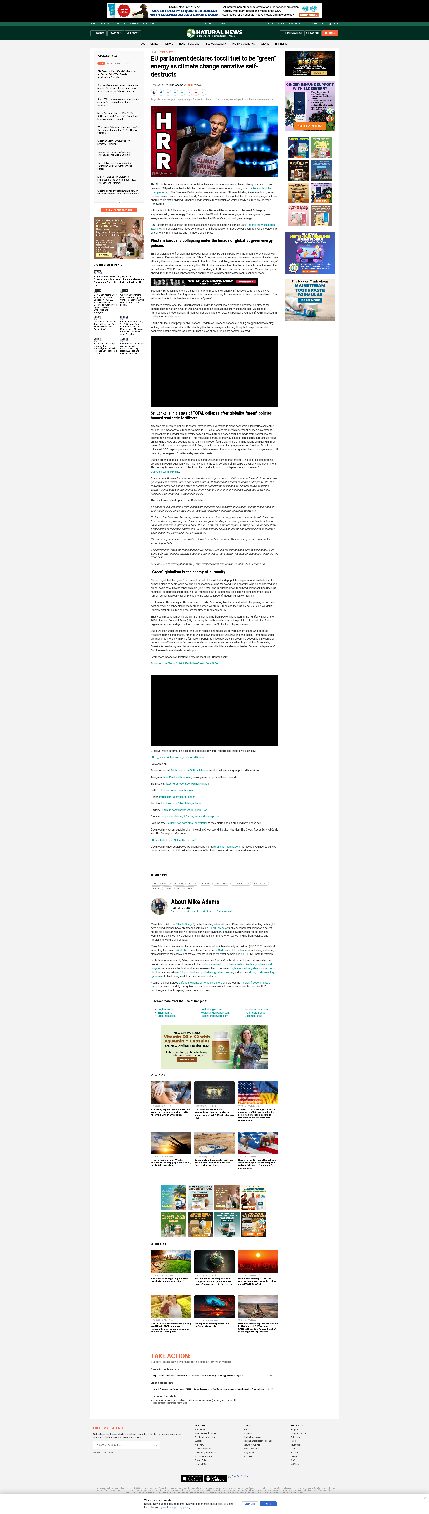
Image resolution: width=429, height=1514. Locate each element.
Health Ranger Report (106, 265)
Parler (293, 1441)
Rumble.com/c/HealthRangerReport (182, 803)
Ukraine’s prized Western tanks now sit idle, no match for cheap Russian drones (118, 192)
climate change (165, 99)
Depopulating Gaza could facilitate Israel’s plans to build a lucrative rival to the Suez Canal (213, 1163)
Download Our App (296, 24)
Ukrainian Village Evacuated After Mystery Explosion (114, 142)
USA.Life (295, 1464)
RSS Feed (248, 1456)
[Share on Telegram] (175, 92)
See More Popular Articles (119, 210)
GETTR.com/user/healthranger (175, 790)
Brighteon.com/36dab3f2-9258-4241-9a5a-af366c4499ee (185, 663)
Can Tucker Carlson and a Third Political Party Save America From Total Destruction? (106, 325)
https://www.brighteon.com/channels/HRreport (178, 757)
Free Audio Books (254, 1012)
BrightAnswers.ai (276, 24)
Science (265, 44)
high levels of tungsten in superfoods (253, 968)
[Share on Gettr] (196, 92)
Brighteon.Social (298, 1433)
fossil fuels (207, 99)
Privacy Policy (201, 1460)
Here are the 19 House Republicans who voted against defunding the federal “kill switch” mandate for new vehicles (257, 1164)
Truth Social (296, 1445)
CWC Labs (181, 950)
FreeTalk (295, 1452)
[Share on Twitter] (168, 92)
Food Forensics (219, 928)
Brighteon (104, 24)
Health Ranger (166, 52)
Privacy (161, 1488)
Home (93, 24)
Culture (168, 44)
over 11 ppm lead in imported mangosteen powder (203, 972)
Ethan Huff (211, 1106)
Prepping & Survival (243, 44)
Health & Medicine (189, 44)
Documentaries (253, 1015)
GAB (293, 1460)
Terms (169, 1488)
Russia (252, 99)
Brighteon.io (296, 1429)
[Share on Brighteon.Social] (154, 92)
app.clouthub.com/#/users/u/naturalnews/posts (190, 816)
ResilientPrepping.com (226, 846)
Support (198, 1441)
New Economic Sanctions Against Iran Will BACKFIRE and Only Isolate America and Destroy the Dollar (132, 348)
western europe (265, 99)
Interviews (134, 24)
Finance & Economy (215, 44)
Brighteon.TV (165, 1012)
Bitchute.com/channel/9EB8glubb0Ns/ (184, 810)
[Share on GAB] (182, 92)
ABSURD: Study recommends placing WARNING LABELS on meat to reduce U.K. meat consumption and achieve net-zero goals (171, 1327)
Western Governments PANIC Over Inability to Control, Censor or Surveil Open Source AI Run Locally (132, 300)
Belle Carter (255, 1106)
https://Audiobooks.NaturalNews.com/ (173, 840)
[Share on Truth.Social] (189, 92)
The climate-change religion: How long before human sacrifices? (169, 1280)
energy (188, 99)
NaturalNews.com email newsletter (186, 823)
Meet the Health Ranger (206, 1433)
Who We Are (200, 1429)
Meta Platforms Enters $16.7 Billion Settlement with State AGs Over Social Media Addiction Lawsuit (118, 116)
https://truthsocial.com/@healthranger (188, 783)
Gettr (293, 1449)
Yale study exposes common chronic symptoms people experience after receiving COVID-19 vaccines (170, 1112)
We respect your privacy (103, 1452)
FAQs (323, 24)
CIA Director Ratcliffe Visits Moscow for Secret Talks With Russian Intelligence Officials (116, 74)
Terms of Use (201, 1464)
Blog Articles (250, 1452)
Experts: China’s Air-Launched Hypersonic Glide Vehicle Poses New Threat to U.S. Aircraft (116, 179)
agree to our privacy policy (175, 1507)
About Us (313, 24)
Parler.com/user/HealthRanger (177, 796)
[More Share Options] (203, 92)
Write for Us (200, 1445)
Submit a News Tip (203, 1456)
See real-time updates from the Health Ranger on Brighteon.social (201, 911)
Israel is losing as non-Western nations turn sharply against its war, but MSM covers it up (171, 1163)
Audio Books (148, 24)
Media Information (203, 1449)
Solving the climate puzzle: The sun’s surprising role (211, 1325)
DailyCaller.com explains (165, 471)
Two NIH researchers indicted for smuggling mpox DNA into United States (114, 165)
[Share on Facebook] (161, 92)
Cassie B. (167, 1106)
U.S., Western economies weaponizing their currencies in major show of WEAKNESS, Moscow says (214, 1113)
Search (335, 24)
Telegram (295, 1437)
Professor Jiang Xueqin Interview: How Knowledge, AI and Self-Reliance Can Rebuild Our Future (105, 348)
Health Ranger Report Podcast (258, 1441)
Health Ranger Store (253, 1437)
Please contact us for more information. (169, 1403)
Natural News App (252, 1445)
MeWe (294, 1456)
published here (186, 1492)
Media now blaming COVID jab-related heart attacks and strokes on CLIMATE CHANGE (257, 1281)
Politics (154, 44)
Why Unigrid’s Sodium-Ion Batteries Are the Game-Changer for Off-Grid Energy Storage (118, 129)
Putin (245, 99)
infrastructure (221, 99)
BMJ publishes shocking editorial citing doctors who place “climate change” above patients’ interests (213, 1281)
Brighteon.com (166, 1009)
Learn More (250, 1504)
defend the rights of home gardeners (200, 982)
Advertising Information (206, 1452)
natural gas (235, 99)
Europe (196, 99)
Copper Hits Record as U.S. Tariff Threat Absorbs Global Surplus (114, 153)
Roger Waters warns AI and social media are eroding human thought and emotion (118, 102)
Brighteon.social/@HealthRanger (190, 770)
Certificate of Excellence (232, 950)
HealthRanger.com (211, 1009)
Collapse (178, 99)
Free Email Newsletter (205, 1437)
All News (248, 1433)
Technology (282, 44)
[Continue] (156, 1445)
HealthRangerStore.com (214, 1015)
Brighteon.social (167, 1015)
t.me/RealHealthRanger (176, 777)
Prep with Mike (119, 24)
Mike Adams (176, 85)
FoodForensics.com (256, 1009)
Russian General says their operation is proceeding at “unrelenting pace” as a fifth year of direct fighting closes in (117, 88)
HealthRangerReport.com (215, 1012)
